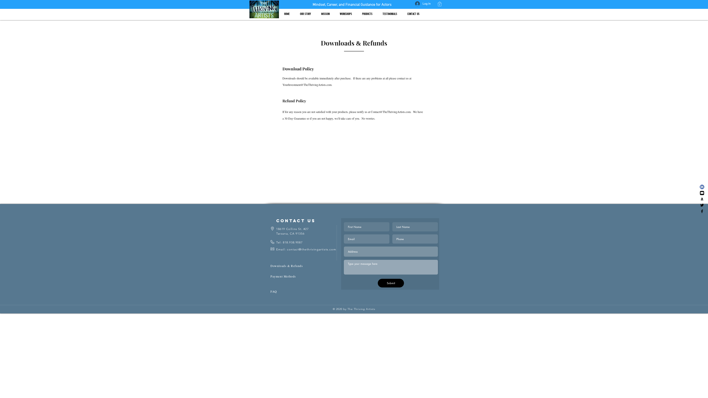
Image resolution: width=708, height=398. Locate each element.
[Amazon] (702, 199)
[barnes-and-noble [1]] (702, 187)
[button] (440, 4)
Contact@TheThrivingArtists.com (391, 112)
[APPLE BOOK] (702, 193)
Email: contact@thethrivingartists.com (306, 249)
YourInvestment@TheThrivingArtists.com (307, 85)
